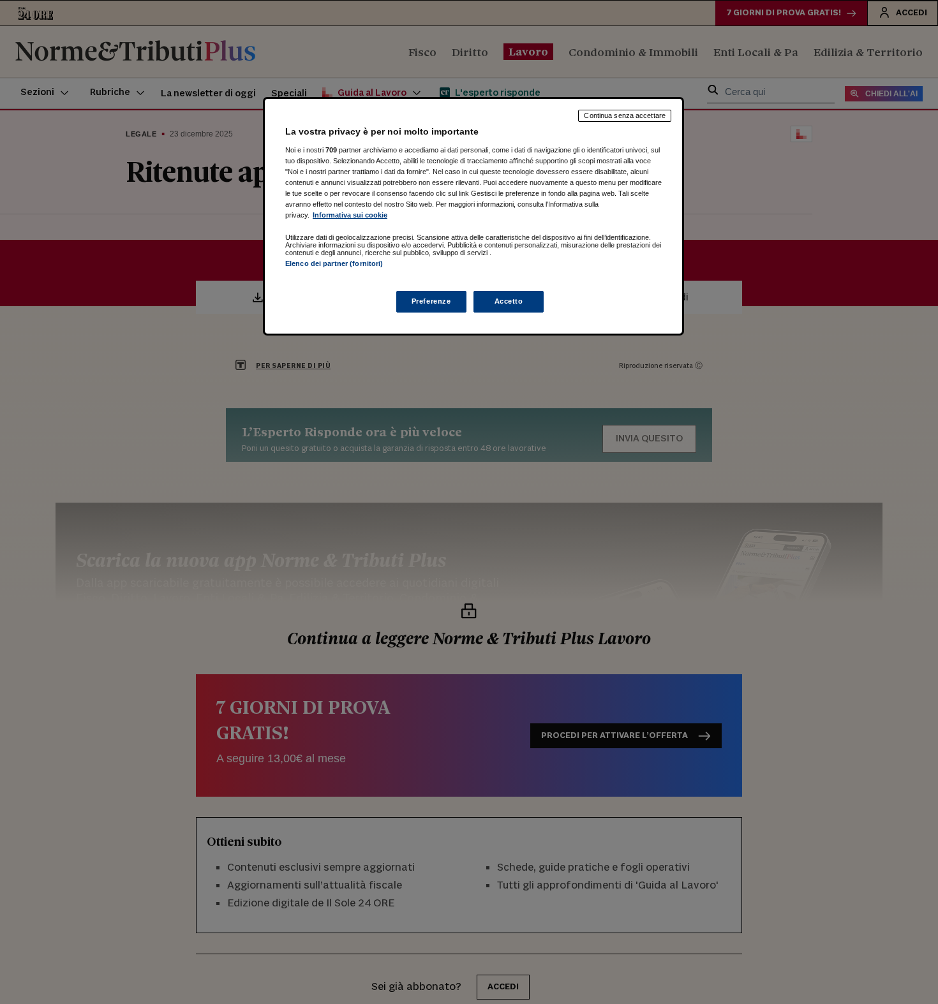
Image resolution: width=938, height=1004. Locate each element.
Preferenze (431, 301)
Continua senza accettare (625, 115)
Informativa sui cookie (350, 215)
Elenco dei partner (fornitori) (334, 263)
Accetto (509, 301)
